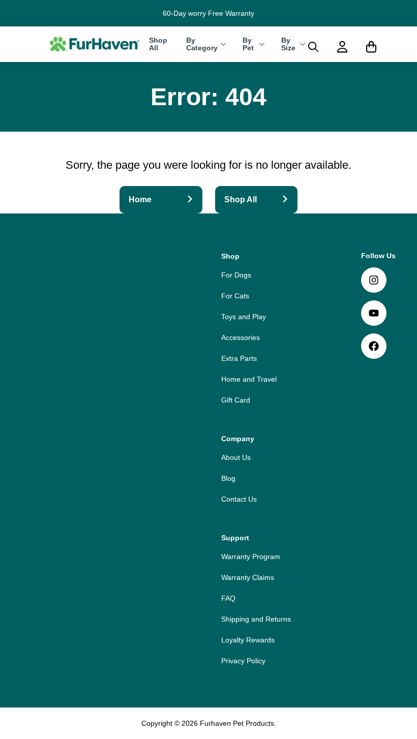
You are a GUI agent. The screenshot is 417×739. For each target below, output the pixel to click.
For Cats (235, 296)
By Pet (248, 44)
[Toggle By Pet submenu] (262, 44)
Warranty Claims (247, 577)
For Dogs (236, 275)
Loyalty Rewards (248, 640)
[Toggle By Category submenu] (223, 44)
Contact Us (239, 499)
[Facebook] (373, 346)
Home (140, 199)
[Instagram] (373, 280)
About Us (236, 457)
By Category (202, 44)
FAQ (228, 598)
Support (235, 538)
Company (237, 439)
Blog (228, 478)
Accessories (240, 337)
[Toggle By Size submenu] (303, 44)
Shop (230, 256)
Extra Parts (239, 358)
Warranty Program (250, 556)
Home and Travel (249, 379)
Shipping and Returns (256, 619)
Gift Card (235, 400)
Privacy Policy (243, 661)
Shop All (158, 44)
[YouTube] (373, 313)
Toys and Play (243, 317)
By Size (288, 44)
